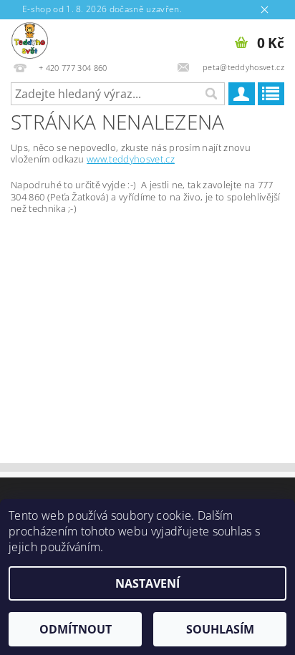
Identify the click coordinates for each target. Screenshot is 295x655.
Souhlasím (220, 629)
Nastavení (147, 583)
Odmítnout (75, 629)
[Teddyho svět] (30, 38)
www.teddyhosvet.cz (131, 158)
